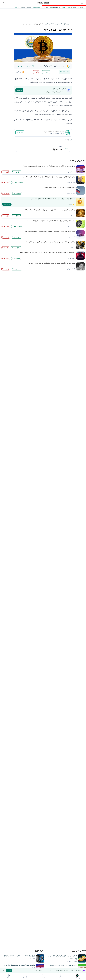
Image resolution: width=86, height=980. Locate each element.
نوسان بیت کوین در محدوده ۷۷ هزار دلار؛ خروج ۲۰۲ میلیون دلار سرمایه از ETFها (49, 210)
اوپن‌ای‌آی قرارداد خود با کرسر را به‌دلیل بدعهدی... (18, 956)
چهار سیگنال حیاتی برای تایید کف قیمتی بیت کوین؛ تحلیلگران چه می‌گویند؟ (50, 221)
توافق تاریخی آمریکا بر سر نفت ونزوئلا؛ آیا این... (19, 965)
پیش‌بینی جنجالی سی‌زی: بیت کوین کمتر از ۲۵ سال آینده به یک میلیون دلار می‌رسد (48, 177)
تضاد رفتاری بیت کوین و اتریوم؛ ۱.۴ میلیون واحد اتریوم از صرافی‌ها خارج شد (50, 231)
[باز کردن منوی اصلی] (81, 2)
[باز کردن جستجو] (4, 2)
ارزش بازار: (45, 7)
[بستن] (3, 970)
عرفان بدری (68, 139)
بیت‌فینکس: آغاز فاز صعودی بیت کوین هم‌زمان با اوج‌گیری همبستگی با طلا (50, 242)
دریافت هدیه (7, 204)
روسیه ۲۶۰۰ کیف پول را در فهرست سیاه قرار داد (59, 187)
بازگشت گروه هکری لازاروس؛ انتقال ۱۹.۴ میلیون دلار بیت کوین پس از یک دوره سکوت (47, 253)
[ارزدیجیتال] (43, 2)
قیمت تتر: (73, 7)
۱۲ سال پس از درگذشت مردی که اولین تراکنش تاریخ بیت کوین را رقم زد (52, 263)
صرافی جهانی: (56, 7)
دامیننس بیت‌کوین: (25, 7)
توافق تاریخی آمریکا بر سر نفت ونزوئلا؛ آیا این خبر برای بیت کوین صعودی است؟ (49, 166)
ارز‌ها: (82, 7)
